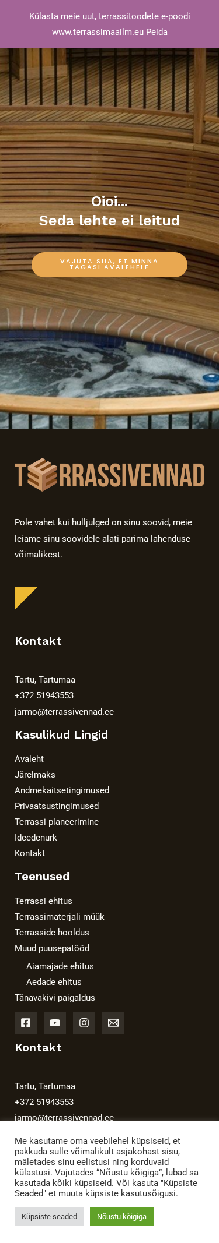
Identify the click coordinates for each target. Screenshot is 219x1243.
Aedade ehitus (54, 982)
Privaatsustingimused (57, 806)
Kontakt (30, 853)
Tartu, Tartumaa (45, 680)
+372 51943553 (44, 695)
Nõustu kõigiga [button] (122, 1216)
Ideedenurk (36, 837)
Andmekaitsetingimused (62, 790)
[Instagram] (84, 1023)
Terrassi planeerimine (57, 822)
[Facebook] (26, 1023)
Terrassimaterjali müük (60, 917)
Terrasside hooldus (52, 932)
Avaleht (29, 759)
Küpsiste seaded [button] (49, 1216)
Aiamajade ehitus (60, 966)
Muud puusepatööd (52, 948)
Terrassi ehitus (43, 901)
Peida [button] (157, 32)
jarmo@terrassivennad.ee (64, 712)
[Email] (113, 1023)
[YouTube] (55, 1023)
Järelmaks (35, 774)
